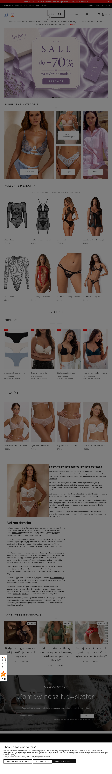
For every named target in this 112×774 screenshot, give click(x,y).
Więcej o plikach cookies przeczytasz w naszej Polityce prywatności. (27, 756)
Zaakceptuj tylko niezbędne (17, 761)
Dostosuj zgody (42, 761)
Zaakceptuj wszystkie (64, 761)
